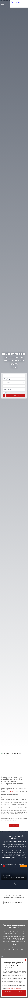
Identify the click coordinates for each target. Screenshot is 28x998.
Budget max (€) (7, 386)
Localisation (7, 382)
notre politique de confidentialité (13, 988)
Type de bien (6, 378)
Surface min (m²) (8, 389)
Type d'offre (6, 374)
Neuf (6, 392)
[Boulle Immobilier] (19, 4)
